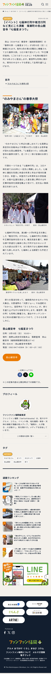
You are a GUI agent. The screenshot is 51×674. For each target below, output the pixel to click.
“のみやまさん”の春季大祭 (18, 84)
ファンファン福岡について (18, 652)
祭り (26, 462)
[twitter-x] (9, 632)
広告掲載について (9, 658)
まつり (19, 458)
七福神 (38, 458)
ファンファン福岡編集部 (14, 415)
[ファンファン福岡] (13, 4)
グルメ (10, 648)
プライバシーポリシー (12, 660)
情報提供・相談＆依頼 (22, 658)
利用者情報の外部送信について (29, 660)
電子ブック (25, 655)
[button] (20, 374)
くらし (26, 648)
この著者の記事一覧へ (25, 436)
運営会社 (42, 660)
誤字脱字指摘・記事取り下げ (38, 658)
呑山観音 (7, 462)
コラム (41, 648)
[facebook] (5, 632)
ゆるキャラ (29, 458)
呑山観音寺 (12, 357)
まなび (34, 648)
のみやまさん (8, 458)
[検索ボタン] (42, 4)
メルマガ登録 (39, 652)
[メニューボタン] (46, 4)
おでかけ (7, 19)
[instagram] (13, 632)
